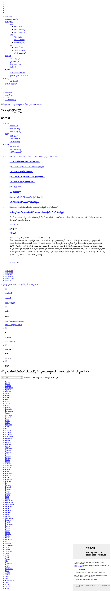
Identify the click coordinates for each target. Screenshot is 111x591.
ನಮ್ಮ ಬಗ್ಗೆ (8, 56)
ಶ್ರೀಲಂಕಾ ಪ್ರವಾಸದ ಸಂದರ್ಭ (19, 75)
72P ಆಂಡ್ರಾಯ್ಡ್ (19, 42)
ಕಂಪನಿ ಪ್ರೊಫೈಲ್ (15, 59)
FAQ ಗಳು (13, 67)
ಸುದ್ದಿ (6, 78)
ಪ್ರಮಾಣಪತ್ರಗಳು (15, 61)
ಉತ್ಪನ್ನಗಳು (9, 22)
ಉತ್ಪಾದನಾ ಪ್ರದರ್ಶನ (12, 19)
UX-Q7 (13, 233)
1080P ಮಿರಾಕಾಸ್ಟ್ (19, 50)
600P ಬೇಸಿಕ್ (18, 26)
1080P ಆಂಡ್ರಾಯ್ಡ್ (20, 53)
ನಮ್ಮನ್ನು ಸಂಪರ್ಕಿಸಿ (11, 84)
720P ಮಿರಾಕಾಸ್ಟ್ (19, 40)
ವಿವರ (17, 224)
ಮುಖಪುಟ (8, 16)
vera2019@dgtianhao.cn (13, 325)
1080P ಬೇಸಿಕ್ (18, 47)
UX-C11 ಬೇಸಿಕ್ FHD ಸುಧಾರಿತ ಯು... (25, 161)
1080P (12, 45)
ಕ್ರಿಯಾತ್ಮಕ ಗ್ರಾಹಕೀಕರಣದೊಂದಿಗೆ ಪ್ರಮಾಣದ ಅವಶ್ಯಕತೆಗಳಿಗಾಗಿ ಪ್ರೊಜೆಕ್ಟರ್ (37, 212)
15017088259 (10, 303)
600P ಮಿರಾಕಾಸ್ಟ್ (19, 29)
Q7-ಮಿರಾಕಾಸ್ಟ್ (15, 192)
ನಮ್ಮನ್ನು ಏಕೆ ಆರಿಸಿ (15, 64)
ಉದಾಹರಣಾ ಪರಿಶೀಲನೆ (17, 73)
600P (11, 24)
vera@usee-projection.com (14, 321)
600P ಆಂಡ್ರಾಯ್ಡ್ (19, 32)
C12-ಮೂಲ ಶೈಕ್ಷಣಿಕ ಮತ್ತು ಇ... (21, 171)
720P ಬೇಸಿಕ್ (18, 37)
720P (11, 35)
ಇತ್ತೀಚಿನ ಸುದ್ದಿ (14, 81)
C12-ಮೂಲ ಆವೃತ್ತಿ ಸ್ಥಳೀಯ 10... (22, 182)
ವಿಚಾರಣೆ (12, 224)
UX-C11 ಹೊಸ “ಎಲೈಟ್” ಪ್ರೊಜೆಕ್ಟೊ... (24, 202)
